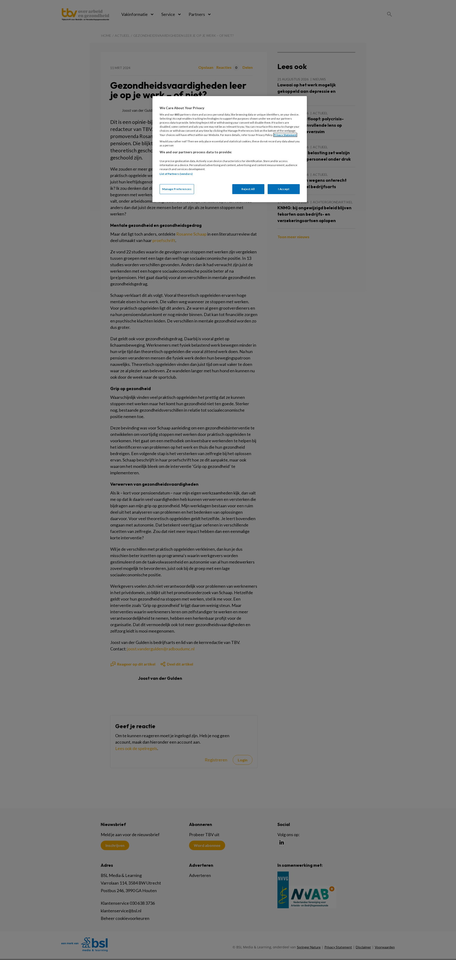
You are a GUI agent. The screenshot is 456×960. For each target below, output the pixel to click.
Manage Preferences (176, 189)
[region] (229, 149)
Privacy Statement (285, 134)
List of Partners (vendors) (176, 173)
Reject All (248, 189)
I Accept (284, 189)
